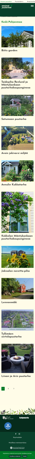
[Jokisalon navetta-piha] (17, 257)
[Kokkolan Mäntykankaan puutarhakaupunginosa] (17, 212)
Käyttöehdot (17, 437)
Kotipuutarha (31, 1)
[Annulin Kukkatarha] (17, 170)
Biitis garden (9, 50)
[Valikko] (32, 6)
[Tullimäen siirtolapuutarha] (17, 320)
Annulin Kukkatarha (13, 184)
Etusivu (3, 16)
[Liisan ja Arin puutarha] (17, 358)
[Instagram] (19, 434)
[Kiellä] (33, 455)
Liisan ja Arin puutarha (16, 376)
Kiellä (24, 456)
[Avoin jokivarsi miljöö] (17, 138)
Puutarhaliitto (19, 1)
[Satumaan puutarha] (17, 105)
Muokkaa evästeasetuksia (17, 443)
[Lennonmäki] (17, 288)
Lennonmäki (9, 302)
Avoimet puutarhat (6, 1)
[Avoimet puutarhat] (7, 6)
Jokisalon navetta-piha (15, 271)
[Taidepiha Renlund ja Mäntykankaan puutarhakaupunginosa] (17, 68)
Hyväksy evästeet (15, 456)
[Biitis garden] (17, 36)
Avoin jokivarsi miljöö (14, 153)
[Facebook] (15, 434)
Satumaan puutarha (13, 119)
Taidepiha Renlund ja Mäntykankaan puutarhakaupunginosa (15, 85)
